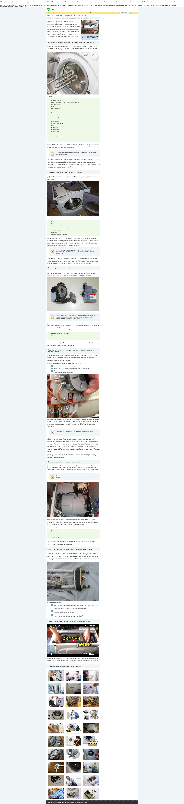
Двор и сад (106, 12)
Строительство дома (95, 12)
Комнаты (66, 12)
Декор (85, 12)
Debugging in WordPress (141, 1)
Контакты (114, 12)
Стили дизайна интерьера (54, 12)
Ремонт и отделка (76, 12)
